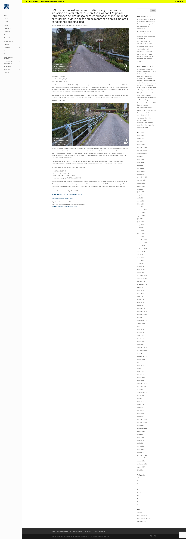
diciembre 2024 (142, 177)
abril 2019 (140, 335)
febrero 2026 (141, 144)
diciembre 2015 (142, 455)
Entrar (6, 19)
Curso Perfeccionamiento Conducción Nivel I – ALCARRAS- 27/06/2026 (145, 49)
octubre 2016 (141, 425)
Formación (7, 38)
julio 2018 (140, 362)
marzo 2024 (140, 201)
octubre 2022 (141, 246)
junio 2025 (140, 159)
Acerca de (7, 69)
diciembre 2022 (142, 240)
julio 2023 (140, 219)
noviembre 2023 (142, 210)
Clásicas (6, 72)
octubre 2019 (141, 317)
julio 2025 (140, 156)
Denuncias (7, 31)
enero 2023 (140, 237)
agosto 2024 (141, 186)
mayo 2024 (140, 195)
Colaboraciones (142, 481)
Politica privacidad (99, 531)
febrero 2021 (141, 302)
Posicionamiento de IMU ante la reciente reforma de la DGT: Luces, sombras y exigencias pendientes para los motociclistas (146, 23)
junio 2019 (140, 329)
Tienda (6, 25)
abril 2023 (140, 228)
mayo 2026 (140, 138)
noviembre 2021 (142, 278)
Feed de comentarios (143, 518)
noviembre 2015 (142, 458)
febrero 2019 (141, 341)
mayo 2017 (140, 404)
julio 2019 (140, 326)
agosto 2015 (141, 467)
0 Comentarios (83, 25)
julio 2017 (140, 398)
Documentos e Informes (8, 57)
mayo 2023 (140, 225)
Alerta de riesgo (144, 100)
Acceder (139, 512)
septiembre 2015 (142, 464)
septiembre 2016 (142, 428)
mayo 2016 (140, 440)
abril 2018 (140, 371)
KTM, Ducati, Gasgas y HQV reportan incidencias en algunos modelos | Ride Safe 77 (146, 95)
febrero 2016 (141, 449)
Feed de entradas (142, 515)
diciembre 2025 (142, 147)
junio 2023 (140, 222)
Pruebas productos (76, 531)
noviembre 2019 (142, 314)
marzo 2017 (140, 410)
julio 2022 (140, 255)
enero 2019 (140, 344)
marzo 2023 (140, 231)
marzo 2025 (140, 168)
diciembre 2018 (142, 347)
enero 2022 (140, 272)
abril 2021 (140, 296)
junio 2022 (140, 258)
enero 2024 (140, 207)
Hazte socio (7, 28)
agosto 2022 (141, 252)
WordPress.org (141, 522)
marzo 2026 (140, 141)
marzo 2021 (140, 299)
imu (55, 25)
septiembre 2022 (142, 249)
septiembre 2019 (142, 320)
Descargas (7, 51)
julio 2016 (140, 434)
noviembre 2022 (142, 243)
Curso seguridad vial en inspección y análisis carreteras (146, 125)
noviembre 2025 (142, 150)
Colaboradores (8, 41)
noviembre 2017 (142, 386)
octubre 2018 (141, 353)
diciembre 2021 (142, 275)
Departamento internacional (8, 62)
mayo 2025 (140, 162)
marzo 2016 (140, 446)
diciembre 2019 (142, 311)
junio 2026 (140, 135)
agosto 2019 (141, 323)
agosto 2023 (141, 216)
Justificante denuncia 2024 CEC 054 (62, 198)
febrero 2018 (141, 377)
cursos (139, 487)
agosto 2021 (141, 287)
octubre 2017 (141, 389)
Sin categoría (141, 505)
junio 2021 (140, 290)
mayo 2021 (140, 293)
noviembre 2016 (142, 422)
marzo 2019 (140, 338)
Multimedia (7, 66)
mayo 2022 (140, 261)
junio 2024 (140, 192)
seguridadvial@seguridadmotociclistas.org (64, 206)
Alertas (139, 478)
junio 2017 (140, 401)
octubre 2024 (141, 183)
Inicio (5, 15)
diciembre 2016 (142, 419)
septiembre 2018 (142, 356)
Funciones (7, 47)
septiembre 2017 (142, 392)
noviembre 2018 (142, 350)
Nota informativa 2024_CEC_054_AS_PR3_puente (67, 194)
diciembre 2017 (142, 383)
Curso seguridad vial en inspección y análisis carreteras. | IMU (144, 120)
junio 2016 (140, 437)
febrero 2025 (141, 171)
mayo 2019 (140, 332)
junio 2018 (140, 365)
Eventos (6, 44)
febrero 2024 (141, 204)
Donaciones (7, 54)
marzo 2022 (140, 266)
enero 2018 (140, 380)
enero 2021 (140, 305)
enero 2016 (140, 452)
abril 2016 (140, 443)
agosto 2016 (141, 431)
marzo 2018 (140, 374)
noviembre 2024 (142, 180)
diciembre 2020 (142, 308)
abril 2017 (140, 407)
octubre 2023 (141, 213)
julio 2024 (140, 189)
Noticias (6, 22)
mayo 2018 (140, 368)
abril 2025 (140, 165)
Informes (75, 25)
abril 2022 (140, 264)
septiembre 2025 (142, 153)
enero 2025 (140, 174)
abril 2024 (140, 198)
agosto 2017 (141, 395)
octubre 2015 (141, 461)
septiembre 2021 (142, 284)
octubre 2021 (141, 281)
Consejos (140, 484)
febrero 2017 (141, 413)
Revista (6, 35)
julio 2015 (140, 470)
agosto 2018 (141, 359)
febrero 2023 (141, 234)
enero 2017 (140, 416)
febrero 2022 (141, 269)
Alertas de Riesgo (62, 531)
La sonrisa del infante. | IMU (145, 110)
